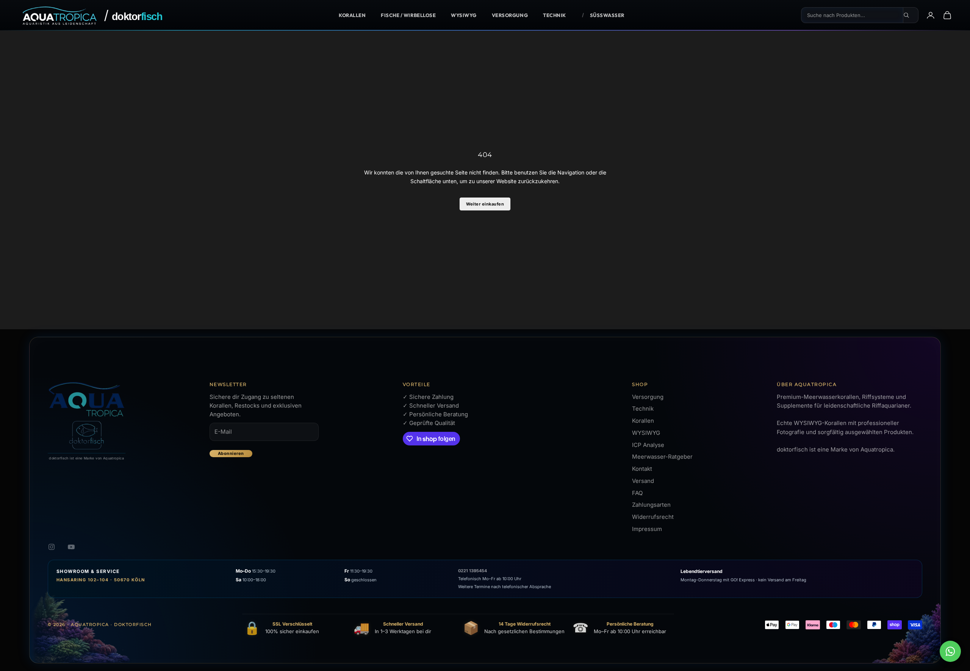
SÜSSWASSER (607, 15)
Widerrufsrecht (653, 516)
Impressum (647, 528)
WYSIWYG (464, 15)
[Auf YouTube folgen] (71, 547)
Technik (554, 15)
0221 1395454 (472, 570)
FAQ (637, 493)
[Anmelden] (930, 15)
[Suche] (910, 15)
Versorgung (510, 15)
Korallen (352, 15)
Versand (643, 480)
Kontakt (642, 468)
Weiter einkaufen (485, 204)
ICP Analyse (648, 444)
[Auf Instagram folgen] (51, 547)
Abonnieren (231, 453)
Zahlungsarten (651, 504)
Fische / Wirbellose (408, 15)
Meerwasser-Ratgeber (662, 456)
